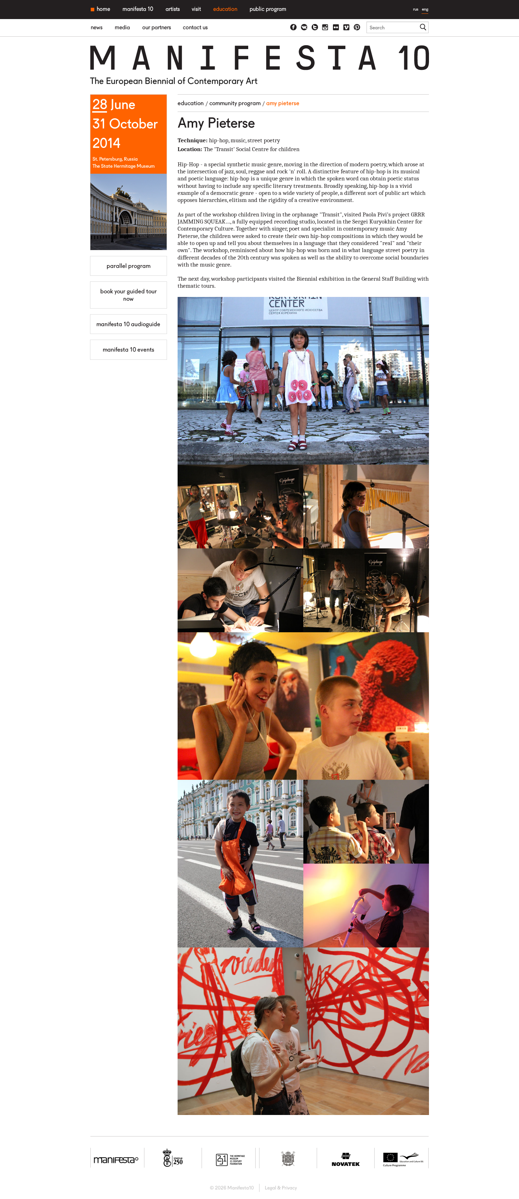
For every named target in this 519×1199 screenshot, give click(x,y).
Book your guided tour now (128, 295)
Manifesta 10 (138, 9)
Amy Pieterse (282, 103)
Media (122, 27)
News (96, 27)
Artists (173, 9)
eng (425, 9)
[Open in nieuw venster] (293, 27)
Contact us (195, 27)
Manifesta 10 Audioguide (128, 324)
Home (103, 9)
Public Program (268, 9)
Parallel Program (128, 265)
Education (225, 9)
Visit (196, 9)
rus (415, 9)
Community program (235, 103)
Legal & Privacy (281, 1188)
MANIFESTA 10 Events (128, 349)
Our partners (156, 27)
